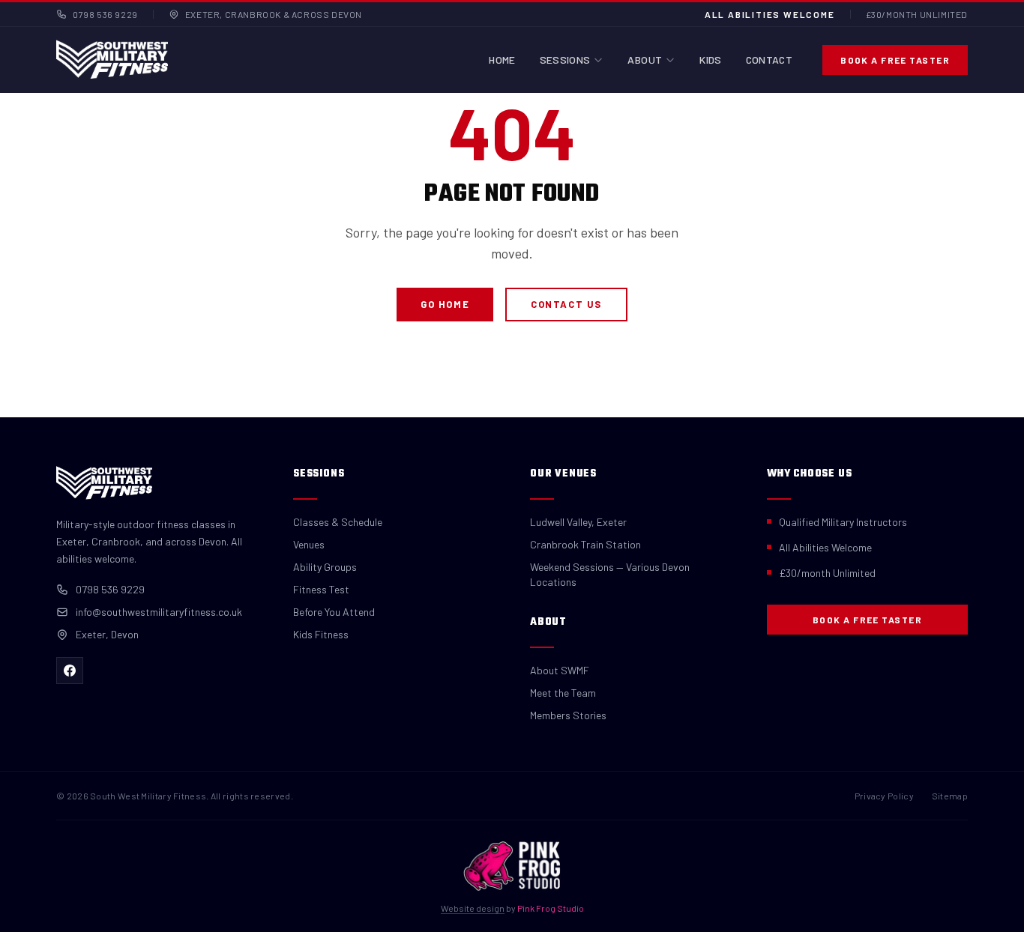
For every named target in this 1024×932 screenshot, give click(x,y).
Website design (473, 908)
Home (502, 59)
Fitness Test (321, 589)
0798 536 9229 (105, 14)
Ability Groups (325, 566)
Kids (710, 59)
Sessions (565, 59)
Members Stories (568, 715)
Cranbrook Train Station (585, 544)
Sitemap (950, 795)
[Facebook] (69, 670)
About (644, 59)
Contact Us (566, 304)
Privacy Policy (884, 795)
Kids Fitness (321, 634)
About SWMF (559, 670)
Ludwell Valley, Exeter (578, 521)
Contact (769, 59)
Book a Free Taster (895, 60)
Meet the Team (563, 692)
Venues (309, 544)
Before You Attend (334, 611)
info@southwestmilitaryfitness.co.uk (159, 611)
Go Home (445, 304)
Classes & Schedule (337, 521)
